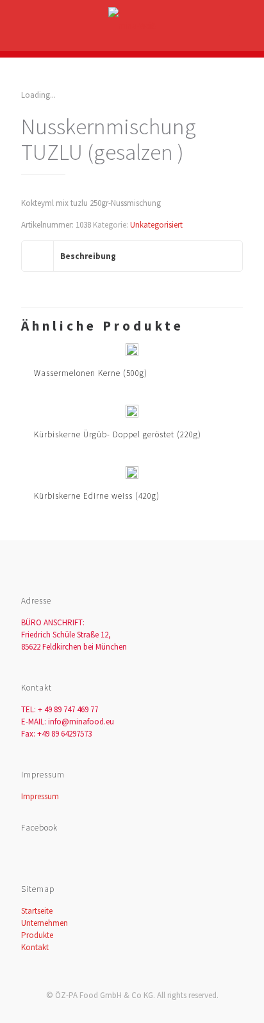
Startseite (37, 910)
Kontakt (35, 947)
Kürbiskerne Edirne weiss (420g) (97, 495)
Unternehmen (44, 923)
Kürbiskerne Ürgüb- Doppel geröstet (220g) (117, 434)
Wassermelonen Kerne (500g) (90, 373)
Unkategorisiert (156, 224)
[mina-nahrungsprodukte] (132, 25)
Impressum (40, 796)
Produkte (37, 935)
